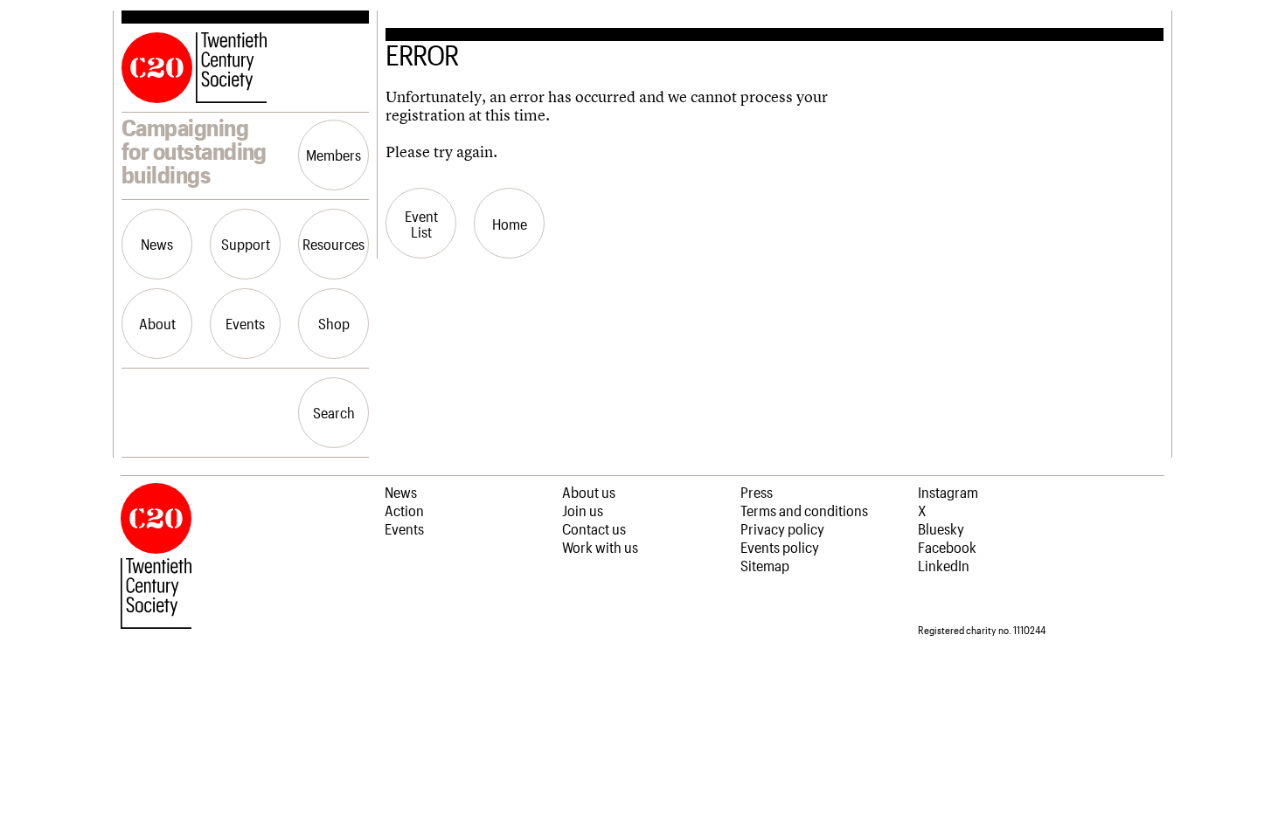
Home (509, 223)
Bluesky (941, 528)
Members (333, 154)
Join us (582, 510)
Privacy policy (782, 528)
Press (756, 491)
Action (404, 510)
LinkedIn (943, 565)
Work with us (600, 547)
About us (588, 491)
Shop (334, 323)
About (157, 323)
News (157, 243)
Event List (421, 223)
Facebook (947, 547)
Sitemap (764, 565)
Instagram (948, 491)
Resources (333, 243)
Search (334, 412)
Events (245, 323)
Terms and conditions (804, 510)
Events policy (779, 547)
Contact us (594, 528)
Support (245, 243)
